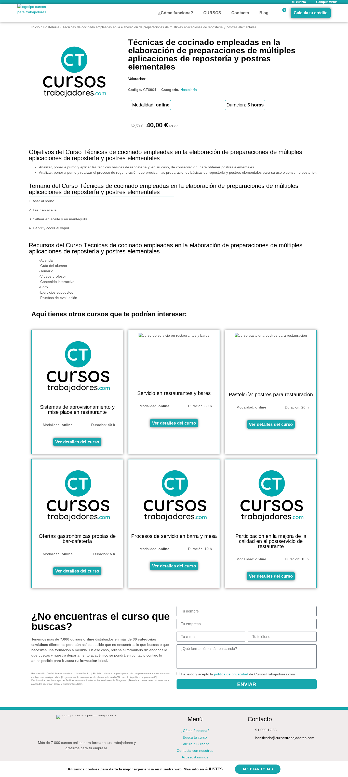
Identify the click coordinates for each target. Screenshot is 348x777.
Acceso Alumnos (195, 757)
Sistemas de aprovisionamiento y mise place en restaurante (77, 409)
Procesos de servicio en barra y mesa (174, 536)
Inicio (35, 27)
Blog (264, 13)
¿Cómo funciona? (175, 13)
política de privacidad (231, 674)
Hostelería (51, 27)
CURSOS (212, 13)
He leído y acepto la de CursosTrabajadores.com (238, 674)
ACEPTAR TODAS (258, 769)
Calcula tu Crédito (195, 744)
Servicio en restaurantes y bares (174, 393)
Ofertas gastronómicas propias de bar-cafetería (77, 538)
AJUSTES (214, 769)
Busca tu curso (195, 737)
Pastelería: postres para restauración (271, 394)
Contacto (240, 13)
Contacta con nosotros (195, 750)
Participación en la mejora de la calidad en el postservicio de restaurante (270, 541)
